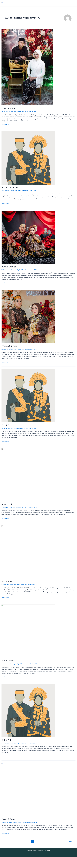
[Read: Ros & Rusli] (28, 395)
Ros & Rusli (7, 425)
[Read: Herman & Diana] (28, 158)
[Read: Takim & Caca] (28, 789)
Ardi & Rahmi (8, 660)
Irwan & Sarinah (9, 346)
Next (71, 841)
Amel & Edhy (8, 504)
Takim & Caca (8, 819)
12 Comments (6, 191)
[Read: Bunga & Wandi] (28, 237)
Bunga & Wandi (9, 266)
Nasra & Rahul (8, 108)
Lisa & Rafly (7, 581)
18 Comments (6, 270)
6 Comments (5, 664)
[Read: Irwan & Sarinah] (28, 316)
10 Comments (6, 111)
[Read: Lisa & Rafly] (28, 552)
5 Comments (5, 507)
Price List (34, 3)
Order (49, 3)
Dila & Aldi (6, 740)
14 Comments (6, 428)
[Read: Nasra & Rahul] (27, 67)
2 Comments (5, 585)
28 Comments (6, 349)
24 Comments (6, 822)
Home (28, 3)
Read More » (5, 124)
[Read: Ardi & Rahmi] (28, 631)
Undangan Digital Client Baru (19, 111)
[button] (44, 3)
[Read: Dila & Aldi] (28, 710)
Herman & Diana (10, 187)
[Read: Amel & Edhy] (28, 475)
